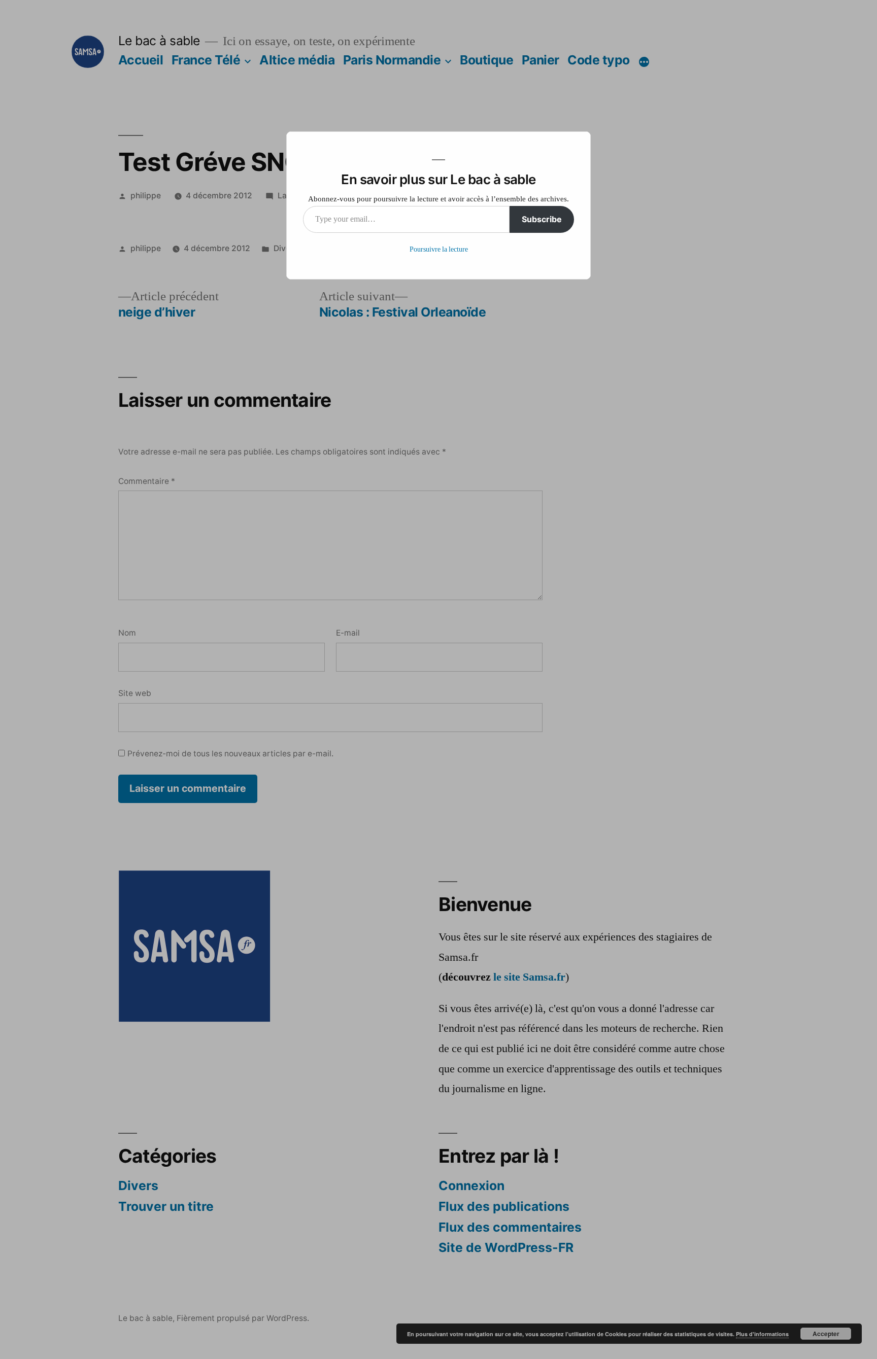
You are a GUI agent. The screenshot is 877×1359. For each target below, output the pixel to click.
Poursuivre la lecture (439, 249)
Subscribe (542, 219)
